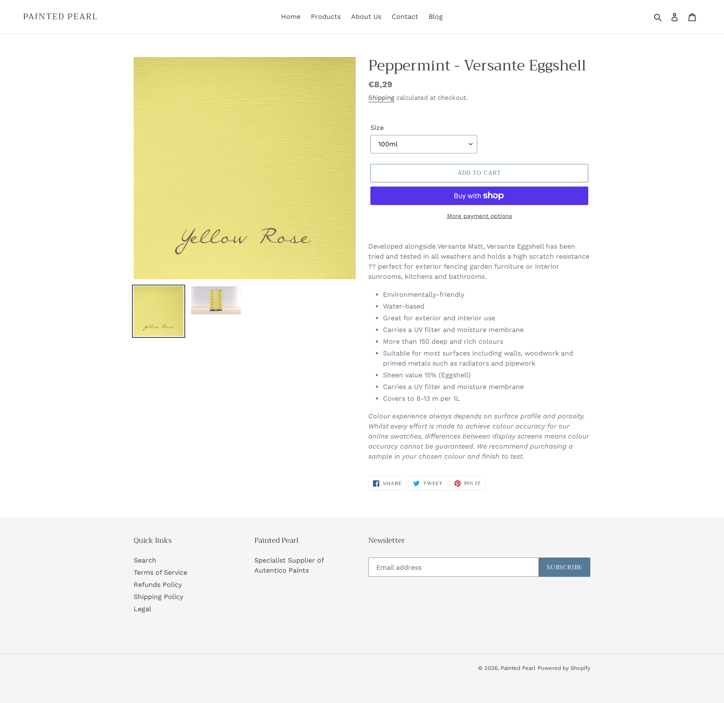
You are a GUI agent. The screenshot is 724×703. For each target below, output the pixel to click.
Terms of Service (160, 572)
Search (145, 560)
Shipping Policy (158, 597)
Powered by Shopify (564, 668)
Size (377, 128)
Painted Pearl (60, 17)
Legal (142, 609)
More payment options (479, 216)
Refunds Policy (158, 585)
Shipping (381, 97)
